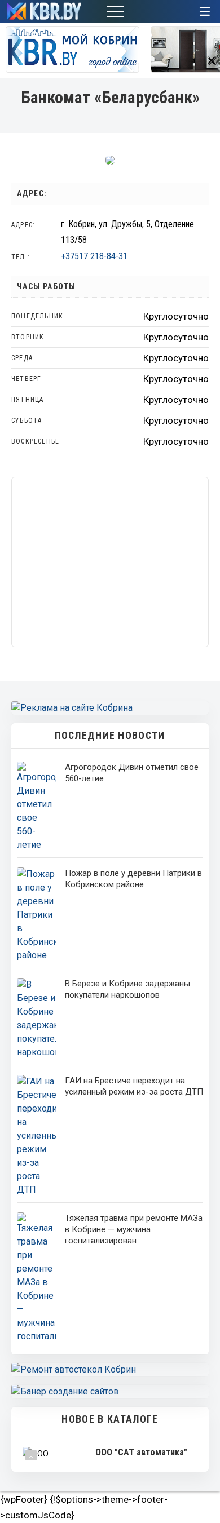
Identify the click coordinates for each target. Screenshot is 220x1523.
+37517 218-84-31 (94, 256)
